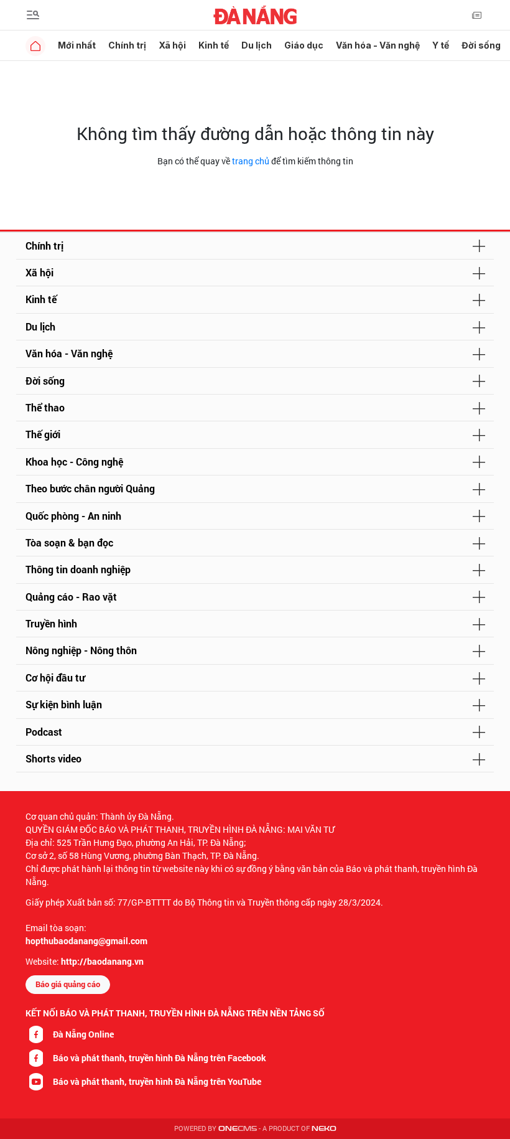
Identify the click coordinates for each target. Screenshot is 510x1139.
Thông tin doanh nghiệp (78, 569)
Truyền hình (51, 623)
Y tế (440, 45)
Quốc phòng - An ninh (73, 515)
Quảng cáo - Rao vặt (71, 596)
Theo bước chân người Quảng (90, 488)
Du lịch (256, 45)
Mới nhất (77, 45)
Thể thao (45, 407)
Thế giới (43, 434)
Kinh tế (213, 45)
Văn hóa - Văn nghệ (378, 45)
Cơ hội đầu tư (55, 677)
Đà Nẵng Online (83, 1034)
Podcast (44, 731)
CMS (237, 1129)
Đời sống (481, 45)
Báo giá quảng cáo (67, 984)
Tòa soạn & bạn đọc (69, 542)
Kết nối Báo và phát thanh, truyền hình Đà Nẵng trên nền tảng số (175, 1013)
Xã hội (172, 45)
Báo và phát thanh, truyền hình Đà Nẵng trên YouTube (157, 1081)
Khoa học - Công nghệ (74, 461)
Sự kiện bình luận (64, 704)
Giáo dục (303, 45)
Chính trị (127, 45)
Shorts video (53, 758)
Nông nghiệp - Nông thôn (81, 650)
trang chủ (250, 161)
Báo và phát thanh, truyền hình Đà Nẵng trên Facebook (159, 1058)
